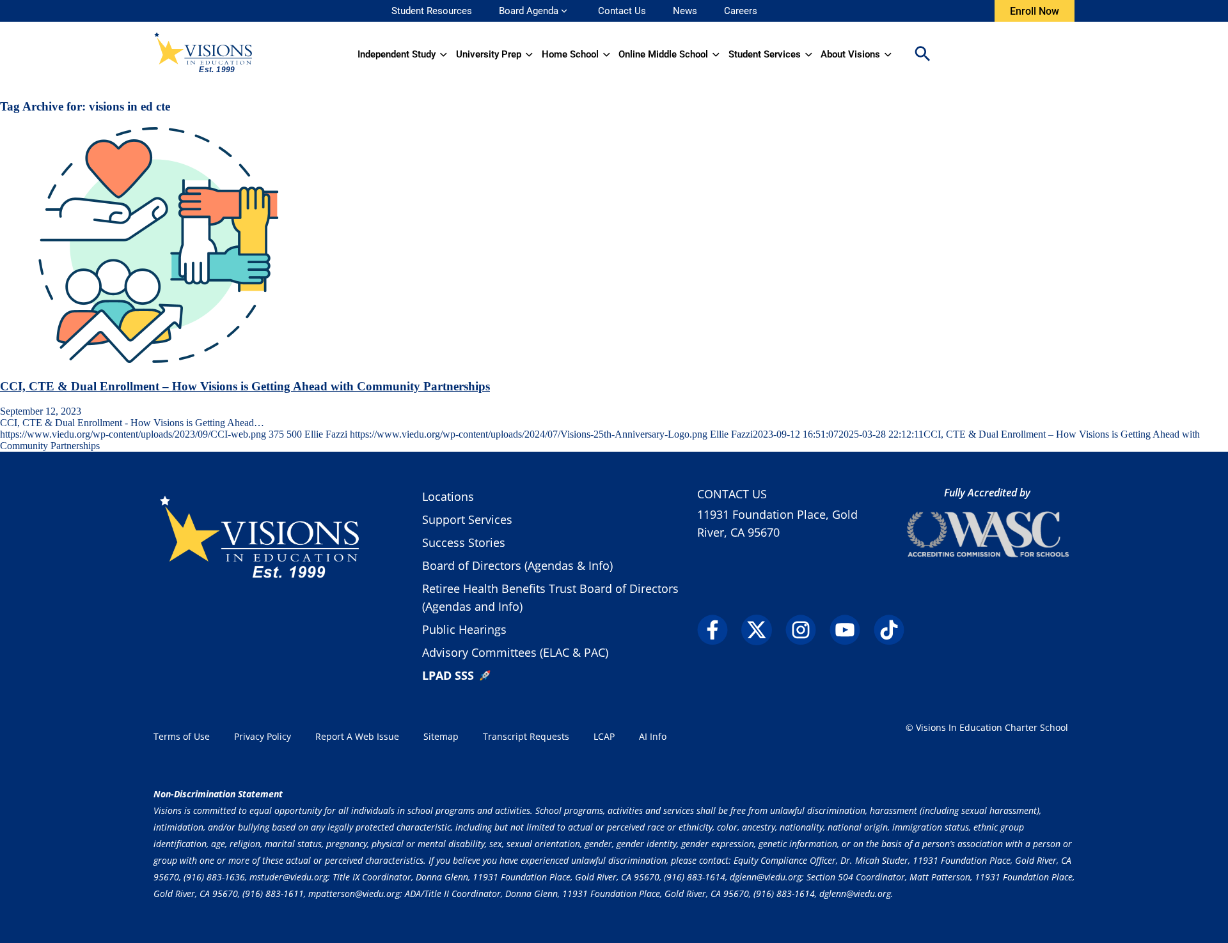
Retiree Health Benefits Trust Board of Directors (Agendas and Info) (550, 597)
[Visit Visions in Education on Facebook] (718, 630)
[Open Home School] (606, 54)
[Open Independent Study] (443, 54)
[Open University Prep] (529, 54)
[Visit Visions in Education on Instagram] (806, 630)
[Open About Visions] (888, 54)
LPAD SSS (448, 675)
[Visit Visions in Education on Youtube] (850, 630)
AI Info (652, 736)
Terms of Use (182, 736)
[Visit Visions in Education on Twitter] (762, 630)
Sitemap (441, 736)
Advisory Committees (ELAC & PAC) (515, 652)
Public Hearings (464, 629)
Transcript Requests (526, 736)
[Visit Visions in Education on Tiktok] (894, 630)
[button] (922, 54)
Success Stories (463, 542)
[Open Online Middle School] (716, 54)
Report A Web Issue (357, 736)
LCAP (604, 736)
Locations (448, 496)
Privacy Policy (262, 736)
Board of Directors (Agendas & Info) (517, 565)
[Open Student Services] (809, 54)
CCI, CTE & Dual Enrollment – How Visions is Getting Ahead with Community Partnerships (245, 386)
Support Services (467, 519)
